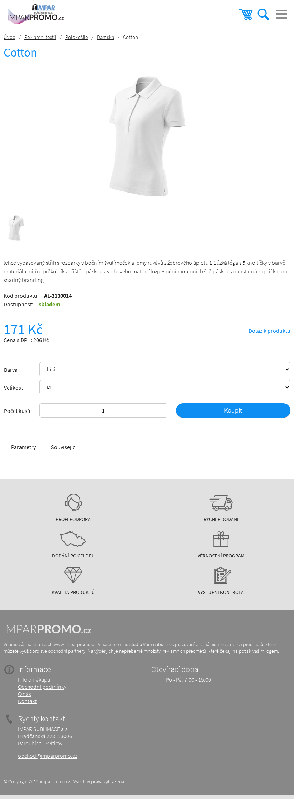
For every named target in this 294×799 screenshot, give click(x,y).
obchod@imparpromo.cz (47, 755)
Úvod (9, 37)
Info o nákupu (34, 679)
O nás (24, 693)
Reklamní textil (40, 37)
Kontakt (27, 701)
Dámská (105, 37)
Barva (11, 369)
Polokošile (76, 37)
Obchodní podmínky (42, 686)
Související (64, 446)
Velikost (13, 387)
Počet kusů (17, 410)
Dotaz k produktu (269, 330)
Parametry (23, 446)
